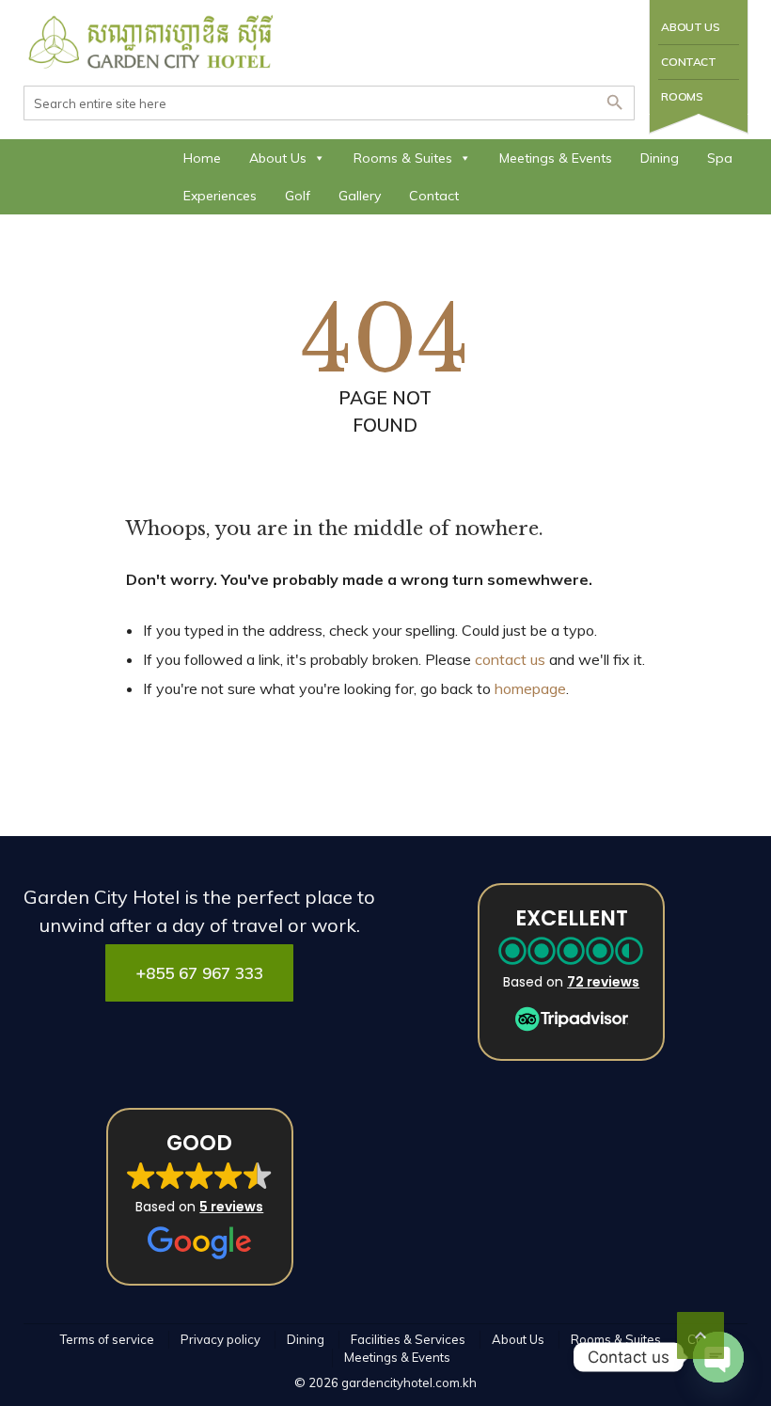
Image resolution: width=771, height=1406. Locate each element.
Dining (659, 158)
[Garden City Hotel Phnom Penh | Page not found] (152, 42)
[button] (571, 972)
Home (202, 158)
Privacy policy (220, 1339)
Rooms (681, 96)
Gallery (359, 195)
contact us (510, 659)
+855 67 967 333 (199, 973)
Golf (297, 195)
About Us (690, 27)
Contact (688, 62)
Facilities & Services (408, 1339)
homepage (530, 688)
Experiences (220, 195)
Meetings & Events (555, 158)
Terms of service (107, 1339)
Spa (719, 158)
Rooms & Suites (403, 158)
